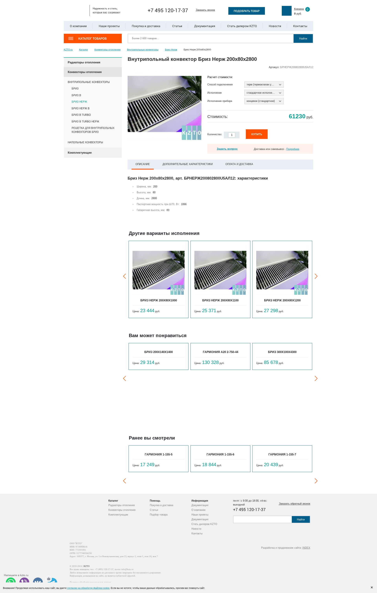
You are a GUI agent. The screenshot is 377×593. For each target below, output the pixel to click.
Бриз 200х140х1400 (158, 352)
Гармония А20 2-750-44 (220, 352)
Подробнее (292, 149)
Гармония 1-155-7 (282, 454)
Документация (199, 505)
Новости (196, 528)
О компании (198, 509)
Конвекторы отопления (121, 509)
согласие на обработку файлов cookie (88, 588)
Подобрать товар (247, 11)
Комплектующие (118, 514)
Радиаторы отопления (121, 505)
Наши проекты (199, 514)
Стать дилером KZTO (204, 524)
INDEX (306, 547)
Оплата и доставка (239, 164)
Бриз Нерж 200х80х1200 (282, 300)
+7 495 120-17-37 (168, 10)
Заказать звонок (205, 9)
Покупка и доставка (161, 505)
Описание (142, 164)
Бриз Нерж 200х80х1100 (220, 300)
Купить (256, 134)
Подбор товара (158, 514)
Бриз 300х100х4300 (282, 352)
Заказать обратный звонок (294, 503)
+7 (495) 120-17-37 (104, 569)
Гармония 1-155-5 (158, 454)
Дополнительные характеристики (188, 164)
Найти (303, 38)
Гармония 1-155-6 (220, 454)
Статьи (154, 509)
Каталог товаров (92, 38)
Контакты (196, 533)
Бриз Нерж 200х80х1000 (158, 300)
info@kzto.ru (127, 569)
